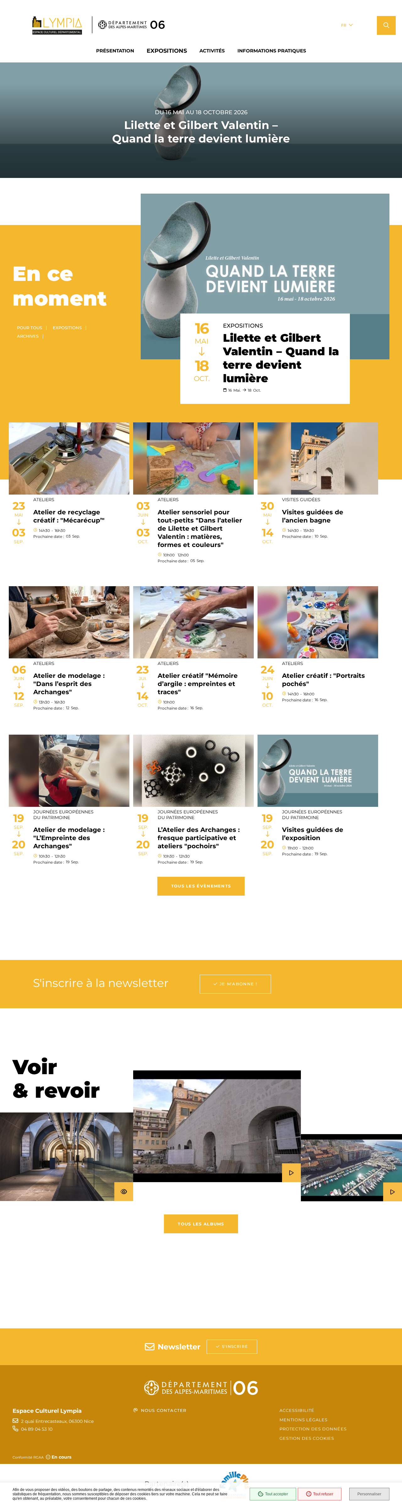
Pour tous (29, 327)
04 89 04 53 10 (36, 1429)
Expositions (67, 327)
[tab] (14, 410)
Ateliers (43, 499)
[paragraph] (265, 276)
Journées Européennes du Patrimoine (63, 814)
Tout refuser (323, 1494)
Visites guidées (301, 499)
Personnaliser (369, 1494)
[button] (386, 25)
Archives (28, 336)
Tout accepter (276, 1494)
